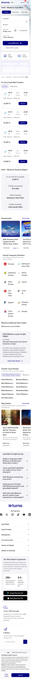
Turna (2, 77)
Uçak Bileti (9, 77)
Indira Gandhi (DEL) (15, 207)
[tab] (6, 12)
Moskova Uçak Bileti (18, 77)
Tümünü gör (25, 218)
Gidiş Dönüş (13, 86)
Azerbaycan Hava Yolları (15, 198)
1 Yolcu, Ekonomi (8, 37)
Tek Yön (4, 86)
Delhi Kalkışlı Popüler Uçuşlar (11, 375)
